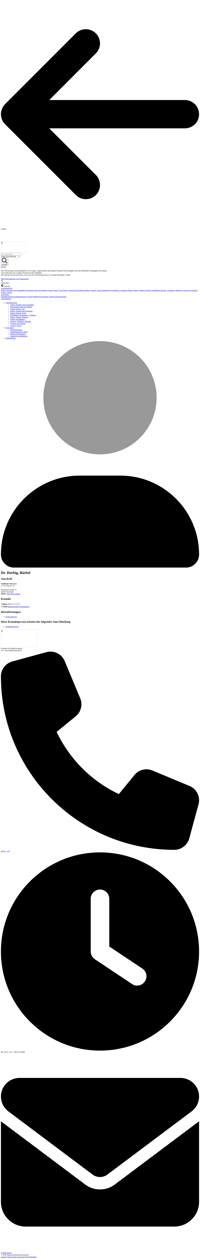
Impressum (21, 1257)
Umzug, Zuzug (6, 293)
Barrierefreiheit (30, 1257)
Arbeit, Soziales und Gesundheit (13, 290)
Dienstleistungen (7, 297)
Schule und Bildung (153, 290)
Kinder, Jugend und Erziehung (73, 290)
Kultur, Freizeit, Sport (93, 290)
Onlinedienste (6, 299)
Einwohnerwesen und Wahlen (36, 290)
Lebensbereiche (6, 288)
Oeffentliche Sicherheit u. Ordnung (114, 290)
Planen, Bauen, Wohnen (137, 290)
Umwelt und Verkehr (189, 290)
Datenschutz (11, 1257)
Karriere (4, 1257)
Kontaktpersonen (23, 297)
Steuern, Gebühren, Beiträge (171, 290)
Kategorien (5, 295)
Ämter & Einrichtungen (57, 297)
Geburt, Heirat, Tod (54, 290)
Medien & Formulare (41, 297)
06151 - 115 (5, 851)
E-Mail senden (6, 1253)
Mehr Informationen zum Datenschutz (15, 279)
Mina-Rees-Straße (13, 594)
